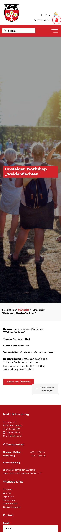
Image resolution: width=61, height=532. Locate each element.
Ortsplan (7, 489)
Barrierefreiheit (10, 503)
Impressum (8, 496)
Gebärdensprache (12, 507)
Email (6, 523)
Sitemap (7, 492)
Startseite (23, 310)
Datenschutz (9, 500)
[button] (54, 30)
